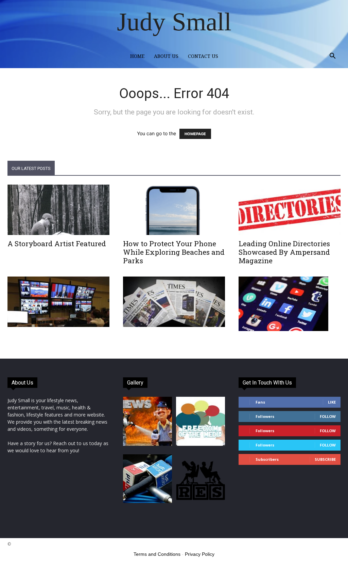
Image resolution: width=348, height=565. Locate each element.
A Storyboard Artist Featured (56, 243)
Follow (328, 416)
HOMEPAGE (195, 133)
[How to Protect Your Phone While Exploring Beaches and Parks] (174, 210)
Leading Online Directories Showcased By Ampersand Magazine (284, 252)
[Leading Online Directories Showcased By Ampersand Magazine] (290, 210)
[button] (332, 56)
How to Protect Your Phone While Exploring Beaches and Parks (174, 252)
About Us (166, 56)
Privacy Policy (199, 554)
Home (137, 56)
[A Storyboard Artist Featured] (58, 210)
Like (332, 402)
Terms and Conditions (157, 554)
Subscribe (325, 459)
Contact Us (203, 56)
